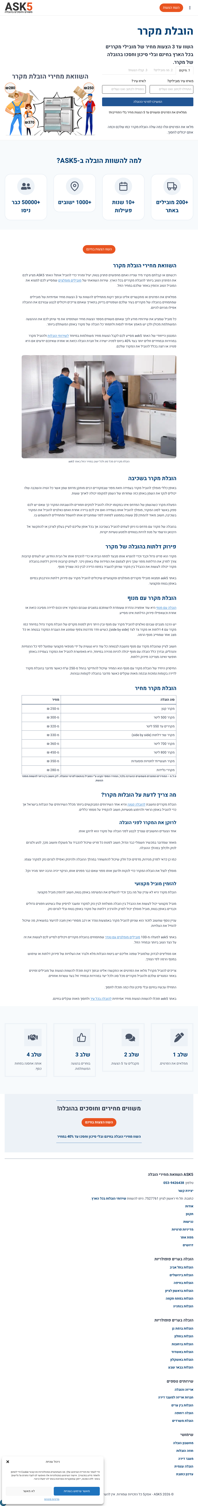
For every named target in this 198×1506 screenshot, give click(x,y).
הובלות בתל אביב (181, 1267)
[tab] (184, 70)
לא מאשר (29, 1491)
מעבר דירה (185, 1458)
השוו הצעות (171, 7)
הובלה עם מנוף (166, 607)
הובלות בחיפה (183, 1282)
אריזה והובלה (184, 1389)
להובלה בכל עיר (101, 998)
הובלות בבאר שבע (180, 1367)
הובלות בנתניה (183, 1306)
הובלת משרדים (182, 1420)
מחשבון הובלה (183, 1443)
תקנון (189, 1214)
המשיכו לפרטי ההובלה (147, 101)
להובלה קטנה (136, 804)
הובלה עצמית (183, 1466)
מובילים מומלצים (69, 280)
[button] (8, 1462)
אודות (189, 1206)
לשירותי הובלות (58, 335)
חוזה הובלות (184, 1450)
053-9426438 (173, 1182)
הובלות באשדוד (182, 1351)
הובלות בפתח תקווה (179, 1298)
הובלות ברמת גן (182, 1328)
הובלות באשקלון (181, 1359)
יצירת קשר (185, 1190)
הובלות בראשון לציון (179, 1290)
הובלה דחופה (184, 1413)
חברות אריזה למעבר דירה (175, 1397)
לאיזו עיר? (138, 81)
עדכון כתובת (184, 1474)
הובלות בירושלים (181, 1275)
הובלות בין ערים (182, 1405)
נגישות (188, 1221)
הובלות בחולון (183, 1336)
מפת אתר (186, 1237)
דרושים (188, 1245)
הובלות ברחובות (182, 1344)
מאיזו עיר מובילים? (180, 81)
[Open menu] (189, 8)
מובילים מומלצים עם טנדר (122, 937)
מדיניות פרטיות (51, 1499)
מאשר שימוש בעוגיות (77, 1491)
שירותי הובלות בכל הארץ (108, 1198)
